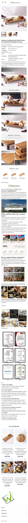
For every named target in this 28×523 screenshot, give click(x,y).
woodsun (5, 521)
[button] (2, 2)
